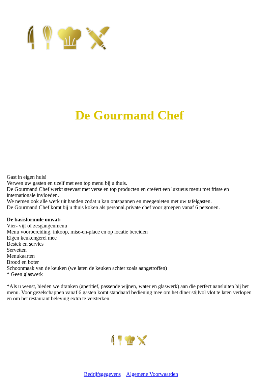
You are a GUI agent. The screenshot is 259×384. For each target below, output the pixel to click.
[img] (69, 36)
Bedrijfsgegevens (102, 374)
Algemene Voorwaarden (152, 374)
